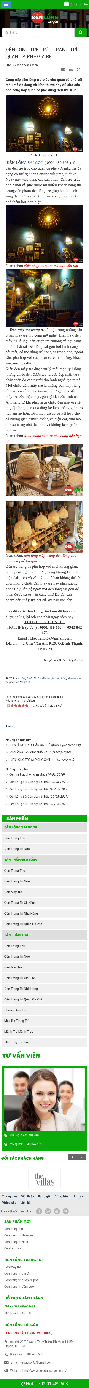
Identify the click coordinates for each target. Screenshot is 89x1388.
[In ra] (71, 69)
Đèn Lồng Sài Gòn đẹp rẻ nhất (29, 782)
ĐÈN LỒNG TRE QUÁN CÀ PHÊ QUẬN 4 (35, 745)
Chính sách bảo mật (19, 1306)
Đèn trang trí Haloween (19, 1235)
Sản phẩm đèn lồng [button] (21, 859)
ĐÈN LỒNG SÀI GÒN (25, 162)
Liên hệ (25, 1202)
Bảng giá (44, 1196)
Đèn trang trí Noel (17, 849)
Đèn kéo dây (12, 1248)
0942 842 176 (33, 1144)
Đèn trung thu (14, 838)
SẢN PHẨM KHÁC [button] (17, 935)
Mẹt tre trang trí (16, 1021)
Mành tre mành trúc (18, 1032)
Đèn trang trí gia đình (20, 903)
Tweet (10, 726)
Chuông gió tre (15, 1010)
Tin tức (78, 1196)
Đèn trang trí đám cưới (19, 1286)
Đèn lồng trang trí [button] (21, 827)
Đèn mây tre (13, 892)
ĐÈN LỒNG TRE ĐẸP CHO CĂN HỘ (32, 759)
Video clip (9, 1202)
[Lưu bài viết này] (79, 69)
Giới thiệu (27, 1196)
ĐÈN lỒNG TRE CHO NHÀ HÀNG (31, 752)
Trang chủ (9, 1196)
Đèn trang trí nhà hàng (21, 913)
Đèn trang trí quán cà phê (23, 924)
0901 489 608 (55, 1383)
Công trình (62, 1196)
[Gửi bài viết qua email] (63, 69)
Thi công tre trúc (17, 1042)
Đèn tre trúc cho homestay (27, 774)
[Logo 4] (44, 1179)
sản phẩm (79, 4)
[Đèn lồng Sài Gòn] (44, 18)
